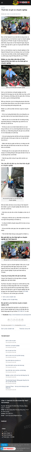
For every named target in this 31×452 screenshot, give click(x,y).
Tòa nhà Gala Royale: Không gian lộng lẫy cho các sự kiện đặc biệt (17, 381)
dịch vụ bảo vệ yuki (11, 340)
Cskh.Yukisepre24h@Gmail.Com (13, 415)
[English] (21, 2)
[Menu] (2, 2)
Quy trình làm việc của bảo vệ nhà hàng (16, 370)
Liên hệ (19, 446)
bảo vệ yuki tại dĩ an (11, 350)
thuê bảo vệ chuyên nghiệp (12, 345)
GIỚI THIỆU (10, 444)
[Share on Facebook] (11, 320)
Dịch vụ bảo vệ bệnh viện (9, 297)
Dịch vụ (16, 444)
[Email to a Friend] (17, 320)
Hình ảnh (26, 444)
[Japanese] (23, 2)
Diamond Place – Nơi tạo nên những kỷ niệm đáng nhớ (17, 387)
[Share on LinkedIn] (22, 320)
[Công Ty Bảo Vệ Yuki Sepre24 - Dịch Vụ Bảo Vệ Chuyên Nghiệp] (15, 2)
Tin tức (3, 7)
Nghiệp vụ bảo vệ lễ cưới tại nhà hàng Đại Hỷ (17, 375)
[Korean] (26, 2)
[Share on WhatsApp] (8, 320)
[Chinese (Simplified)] (18, 2)
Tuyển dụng (13, 446)
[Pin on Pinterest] (19, 320)
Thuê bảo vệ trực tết (24, 328)
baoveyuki (18, 14)
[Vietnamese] (28, 2)
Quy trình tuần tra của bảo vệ (13, 360)
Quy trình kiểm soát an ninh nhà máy (15, 365)
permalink (23, 325)
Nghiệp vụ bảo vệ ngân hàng (10, 299)
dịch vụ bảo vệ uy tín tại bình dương (15, 355)
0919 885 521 (21, 311)
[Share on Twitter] (14, 320)
